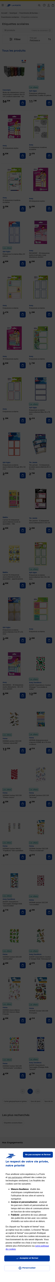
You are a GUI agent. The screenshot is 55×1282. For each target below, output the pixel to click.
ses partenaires (15, 1177)
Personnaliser (29, 1268)
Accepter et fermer (29, 1258)
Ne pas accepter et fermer (38, 1155)
